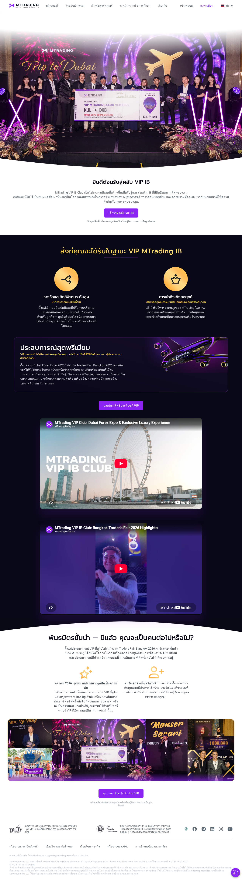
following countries (200, 870)
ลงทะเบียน (206, 5)
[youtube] (230, 829)
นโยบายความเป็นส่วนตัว (23, 846)
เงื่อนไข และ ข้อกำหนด (59, 846)
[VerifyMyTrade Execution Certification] (15, 829)
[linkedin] (212, 829)
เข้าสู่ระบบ (186, 5)
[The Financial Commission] (106, 829)
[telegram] (204, 829)
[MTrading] (24, 6)
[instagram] (221, 829)
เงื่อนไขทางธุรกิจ (90, 846)
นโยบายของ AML (117, 846)
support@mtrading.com (59, 855)
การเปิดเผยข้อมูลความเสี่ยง (151, 846)
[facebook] (194, 829)
